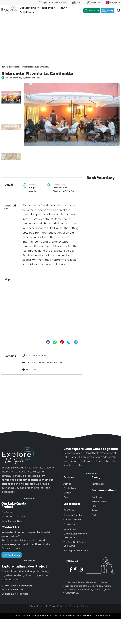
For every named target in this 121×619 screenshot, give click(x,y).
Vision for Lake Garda (12, 521)
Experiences (72, 503)
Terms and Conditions (81, 606)
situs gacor (107, 612)
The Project (7, 512)
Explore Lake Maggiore (14, 593)
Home (3, 67)
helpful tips (28, 483)
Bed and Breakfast (100, 501)
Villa (93, 514)
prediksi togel (23, 609)
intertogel (117, 609)
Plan (65, 497)
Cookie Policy (57, 606)
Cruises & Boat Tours (73, 515)
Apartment (96, 497)
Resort (94, 510)
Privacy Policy (36, 606)
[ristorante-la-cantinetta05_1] (72, 114)
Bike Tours (68, 510)
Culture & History (72, 519)
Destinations (69, 488)
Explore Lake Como (12, 589)
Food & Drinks (70, 524)
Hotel (94, 506)
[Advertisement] (60, 37)
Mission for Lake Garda (13, 516)
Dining (95, 477)
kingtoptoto (13, 609)
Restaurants (14, 67)
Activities (67, 484)
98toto (110, 609)
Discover (67, 492)
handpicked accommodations (19, 479)
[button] (29, 8)
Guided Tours (70, 529)
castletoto (5, 609)
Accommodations (103, 490)
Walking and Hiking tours (76, 550)
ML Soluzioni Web (102, 615)
